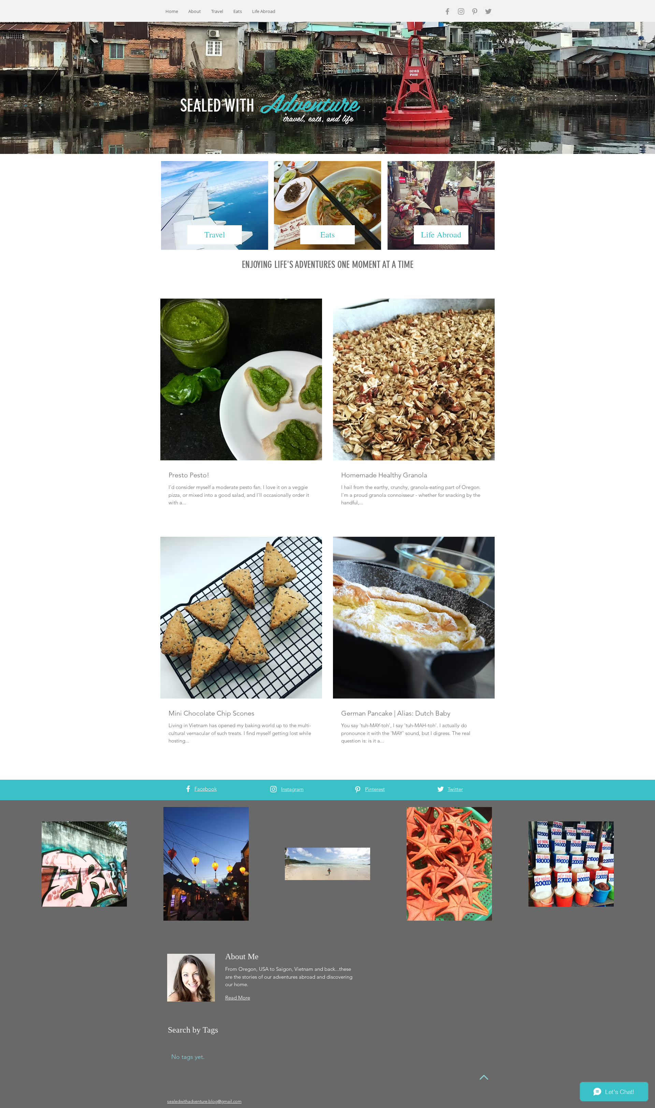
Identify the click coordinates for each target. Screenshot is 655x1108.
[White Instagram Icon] (273, 789)
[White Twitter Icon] (440, 789)
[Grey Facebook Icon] (447, 11)
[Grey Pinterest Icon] (474, 11)
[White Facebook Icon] (188, 789)
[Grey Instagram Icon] (461, 11)
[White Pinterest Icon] (357, 789)
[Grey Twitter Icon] (488, 11)
